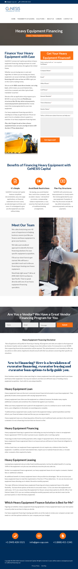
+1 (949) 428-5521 (25, 2)
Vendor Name (45, 109)
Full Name (43, 64)
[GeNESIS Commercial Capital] (13, 9)
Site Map (43, 566)
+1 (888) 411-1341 (62, 542)
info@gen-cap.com (11, 2)
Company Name (45, 70)
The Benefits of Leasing (25, 19)
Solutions (40, 19)
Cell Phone (44, 90)
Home (13, 19)
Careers (59, 19)
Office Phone (44, 83)
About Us (50, 19)
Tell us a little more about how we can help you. (55, 115)
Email (42, 77)
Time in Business (46, 102)
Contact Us (68, 19)
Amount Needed (46, 96)
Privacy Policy (35, 566)
